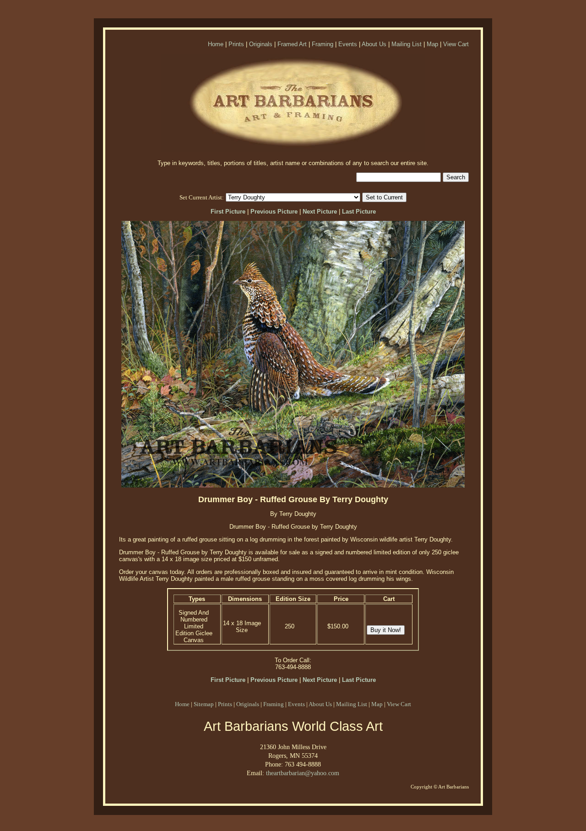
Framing (322, 44)
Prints (236, 44)
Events (347, 44)
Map (432, 44)
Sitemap (204, 704)
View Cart (456, 44)
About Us (374, 44)
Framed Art (292, 44)
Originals (260, 44)
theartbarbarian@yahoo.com (302, 773)
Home (215, 44)
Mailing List (406, 44)
